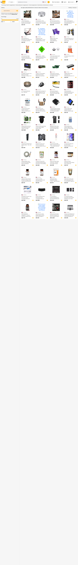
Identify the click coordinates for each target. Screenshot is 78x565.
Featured (74, 7)
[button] (56, 2)
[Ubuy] (3, 2)
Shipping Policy (14, 14)
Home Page (3, 5)
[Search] (49, 2)
